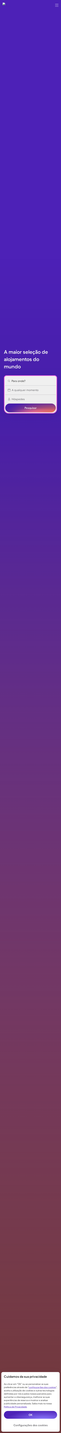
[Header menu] (56, 5)
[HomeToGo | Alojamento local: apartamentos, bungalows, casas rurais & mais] (7, 5)
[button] (30, 381)
